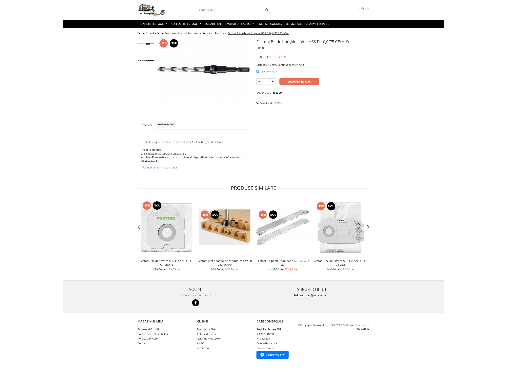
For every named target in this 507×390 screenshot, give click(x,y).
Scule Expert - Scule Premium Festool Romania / (170, 33)
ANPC (200, 343)
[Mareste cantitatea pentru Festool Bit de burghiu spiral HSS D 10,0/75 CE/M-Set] (272, 81)
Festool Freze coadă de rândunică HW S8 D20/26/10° (225, 262)
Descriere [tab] (146, 125)
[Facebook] (195, 302)
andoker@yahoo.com (314, 295)
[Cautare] (266, 10)
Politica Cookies (269, 24)
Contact (142, 343)
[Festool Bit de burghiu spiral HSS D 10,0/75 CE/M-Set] (203, 69)
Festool (260, 47)
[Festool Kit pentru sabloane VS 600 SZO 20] (283, 227)
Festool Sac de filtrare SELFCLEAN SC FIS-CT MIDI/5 (166, 262)
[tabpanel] (203, 69)
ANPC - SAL (203, 348)
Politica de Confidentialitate (154, 334)
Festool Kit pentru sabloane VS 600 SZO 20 (283, 262)
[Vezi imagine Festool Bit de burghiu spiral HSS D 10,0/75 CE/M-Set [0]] (146, 43)
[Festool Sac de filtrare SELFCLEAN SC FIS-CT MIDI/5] (167, 227)
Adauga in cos (299, 81)
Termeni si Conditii (148, 329)
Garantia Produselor (209, 338)
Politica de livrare (148, 338)
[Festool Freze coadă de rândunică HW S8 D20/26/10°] (225, 227)
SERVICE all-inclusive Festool (307, 24)
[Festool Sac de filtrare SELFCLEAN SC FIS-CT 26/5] (341, 227)
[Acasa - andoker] (157, 10)
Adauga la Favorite (270, 103)
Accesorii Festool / (214, 33)
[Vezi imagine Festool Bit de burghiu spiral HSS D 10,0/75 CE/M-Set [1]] (146, 60)
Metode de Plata (206, 329)
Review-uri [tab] (166, 124)
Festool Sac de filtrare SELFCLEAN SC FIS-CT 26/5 (341, 262)
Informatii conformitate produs (159, 167)
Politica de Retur (206, 334)
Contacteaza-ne (275, 354)
